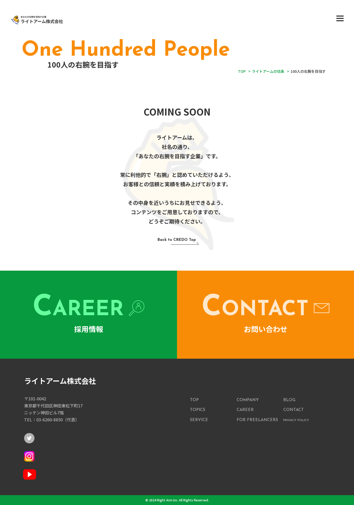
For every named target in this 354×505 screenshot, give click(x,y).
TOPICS (197, 410)
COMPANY (248, 400)
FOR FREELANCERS (257, 420)
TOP (194, 400)
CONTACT (293, 410)
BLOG (289, 400)
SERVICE (199, 420)
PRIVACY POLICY (296, 420)
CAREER (245, 410)
